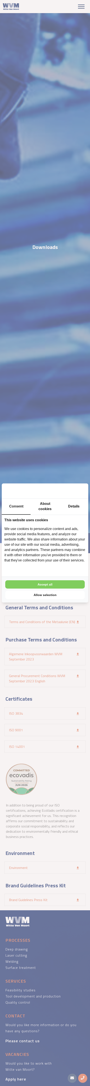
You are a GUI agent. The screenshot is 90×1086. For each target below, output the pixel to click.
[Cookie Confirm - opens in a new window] (69, 491)
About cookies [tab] (45, 506)
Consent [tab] (16, 506)
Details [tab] (74, 506)
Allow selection (45, 595)
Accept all (45, 584)
